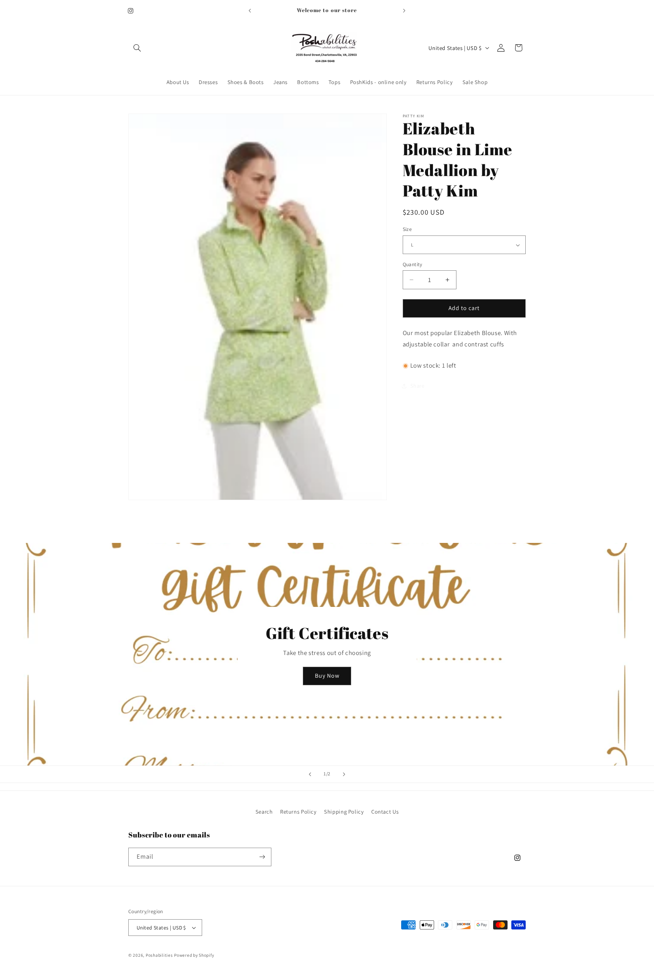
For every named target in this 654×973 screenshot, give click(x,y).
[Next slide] (344, 774)
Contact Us (385, 811)
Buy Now (327, 676)
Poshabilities (159, 955)
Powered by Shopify (194, 955)
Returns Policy (298, 811)
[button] (137, 47)
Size (407, 229)
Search (264, 811)
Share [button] (417, 386)
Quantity (412, 264)
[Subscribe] (262, 856)
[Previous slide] (310, 774)
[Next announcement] (404, 10)
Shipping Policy (344, 811)
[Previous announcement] (249, 10)
